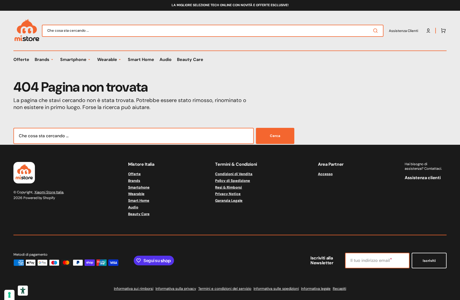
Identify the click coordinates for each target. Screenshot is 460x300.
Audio (133, 207)
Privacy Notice (228, 193)
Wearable (136, 193)
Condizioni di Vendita (233, 174)
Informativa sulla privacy (175, 288)
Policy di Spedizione (232, 180)
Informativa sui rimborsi (133, 288)
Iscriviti (429, 260)
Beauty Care (139, 214)
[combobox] (212, 31)
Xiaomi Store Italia (48, 192)
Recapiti (339, 288)
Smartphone (139, 187)
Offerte (134, 174)
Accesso (325, 174)
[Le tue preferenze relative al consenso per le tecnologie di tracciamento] (9, 295)
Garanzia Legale (228, 200)
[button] (442, 31)
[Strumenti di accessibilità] (23, 290)
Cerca (275, 135)
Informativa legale (316, 288)
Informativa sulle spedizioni (276, 288)
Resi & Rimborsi (228, 187)
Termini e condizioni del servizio (224, 288)
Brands (134, 180)
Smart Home (138, 200)
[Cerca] (376, 31)
